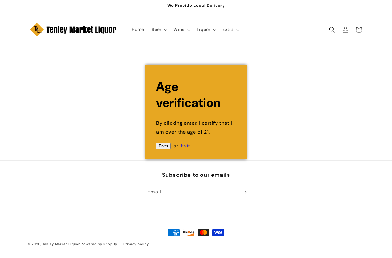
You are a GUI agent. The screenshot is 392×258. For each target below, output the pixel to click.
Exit (185, 145)
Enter (163, 146)
